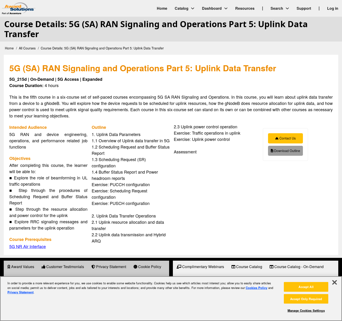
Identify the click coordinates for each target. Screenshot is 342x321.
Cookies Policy (256, 287)
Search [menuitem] (277, 8)
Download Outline (286, 150)
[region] (171, 298)
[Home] (58, 8)
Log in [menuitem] (332, 8)
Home (9, 48)
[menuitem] (21, 267)
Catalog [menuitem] (181, 8)
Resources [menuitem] (245, 8)
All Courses (27, 48)
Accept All (305, 287)
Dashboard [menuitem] (212, 8)
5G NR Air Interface (27, 246)
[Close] (334, 282)
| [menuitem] (262, 8)
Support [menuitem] (304, 8)
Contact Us (287, 138)
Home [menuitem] (162, 8)
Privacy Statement (20, 292)
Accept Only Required (306, 299)
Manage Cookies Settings (306, 310)
